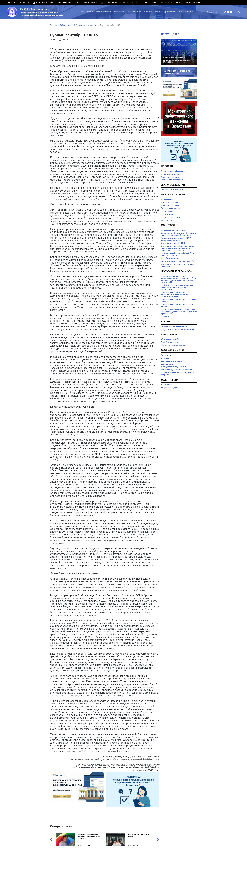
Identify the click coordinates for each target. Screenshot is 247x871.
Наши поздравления (170, 217)
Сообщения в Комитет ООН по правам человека (178, 300)
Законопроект (167, 364)
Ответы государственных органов (176, 370)
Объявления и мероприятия (173, 189)
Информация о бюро (68, 3)
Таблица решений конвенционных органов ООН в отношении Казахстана (177, 287)
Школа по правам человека (174, 345)
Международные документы (174, 367)
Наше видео (166, 384)
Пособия (165, 317)
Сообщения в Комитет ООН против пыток (177, 305)
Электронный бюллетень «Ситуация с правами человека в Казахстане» (178, 234)
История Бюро (167, 199)
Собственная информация (85, 25)
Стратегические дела (171, 177)
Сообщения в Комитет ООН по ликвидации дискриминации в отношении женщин (175, 294)
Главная (11, 3)
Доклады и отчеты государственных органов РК (177, 265)
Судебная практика (170, 258)
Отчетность (166, 220)
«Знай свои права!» (170, 339)
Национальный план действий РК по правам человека (178, 254)
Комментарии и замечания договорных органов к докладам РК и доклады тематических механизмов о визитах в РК (178, 279)
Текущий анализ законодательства (177, 329)
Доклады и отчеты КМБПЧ (173, 243)
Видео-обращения (169, 387)
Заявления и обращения (172, 180)
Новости (24, 3)
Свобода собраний (171, 3)
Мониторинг (90, 3)
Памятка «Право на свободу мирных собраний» (177, 374)
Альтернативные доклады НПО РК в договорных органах (177, 239)
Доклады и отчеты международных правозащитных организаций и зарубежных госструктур (177, 248)
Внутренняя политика (171, 208)
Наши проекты (167, 211)
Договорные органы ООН (114, 3)
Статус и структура (169, 202)
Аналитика (166, 355)
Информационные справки (173, 230)
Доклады (165, 358)
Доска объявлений (43, 3)
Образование (150, 3)
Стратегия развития (170, 205)
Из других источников (171, 174)
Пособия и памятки (170, 342)
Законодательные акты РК (173, 361)
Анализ (135, 3)
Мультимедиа (193, 3)
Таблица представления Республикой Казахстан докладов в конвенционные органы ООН (179, 312)
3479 (55, 40)
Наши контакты (168, 214)
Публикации (65, 25)
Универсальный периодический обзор (178, 261)
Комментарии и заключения (174, 326)
